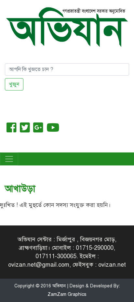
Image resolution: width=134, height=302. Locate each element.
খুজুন (14, 84)
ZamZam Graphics (67, 294)
